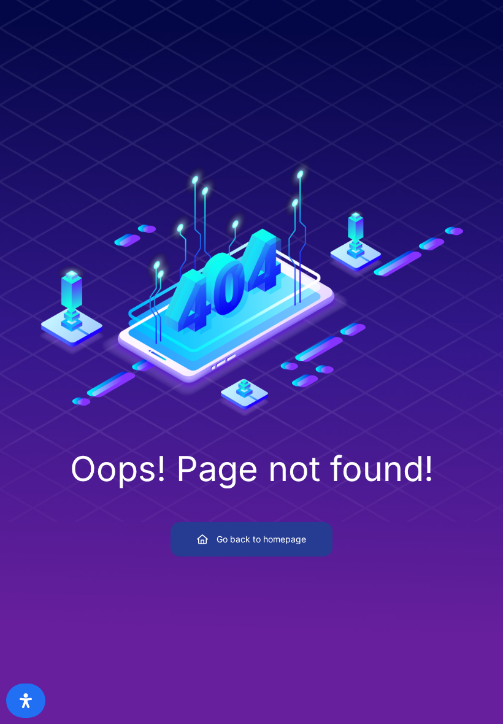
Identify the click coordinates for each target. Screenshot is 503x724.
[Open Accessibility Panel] (25, 701)
